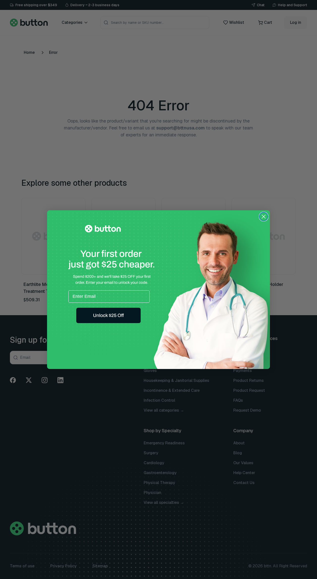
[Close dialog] (263, 216)
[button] (108, 315)
